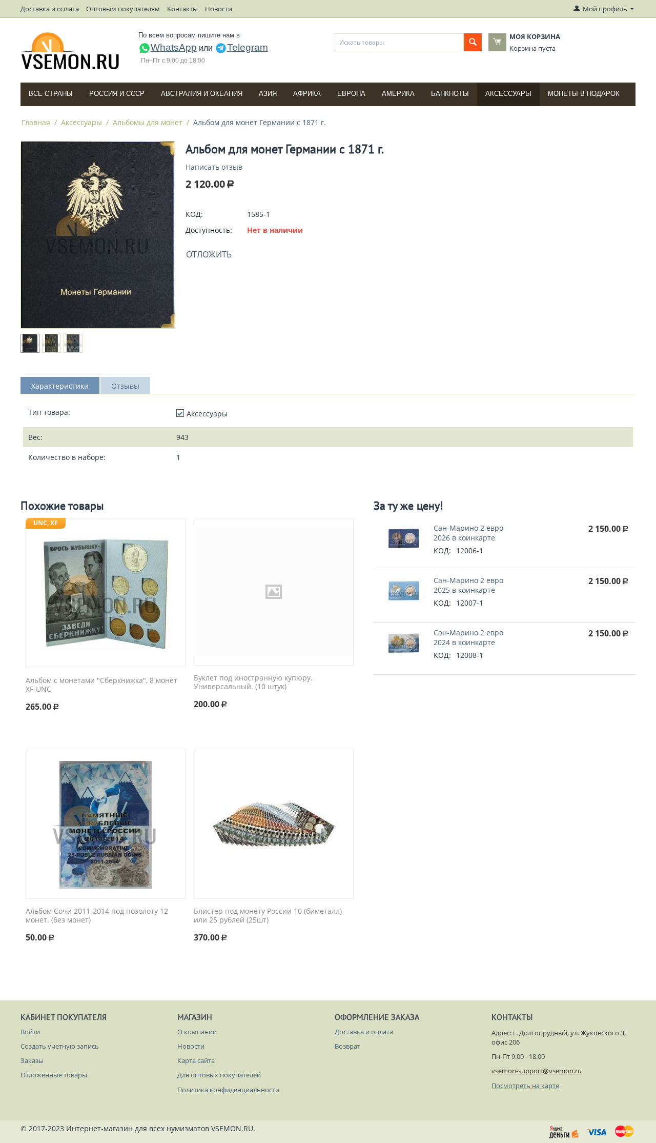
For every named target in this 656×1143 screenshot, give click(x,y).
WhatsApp (174, 47)
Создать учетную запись (59, 1046)
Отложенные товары (53, 1074)
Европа (351, 93)
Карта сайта (196, 1060)
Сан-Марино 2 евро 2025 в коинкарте (468, 585)
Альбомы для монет (147, 122)
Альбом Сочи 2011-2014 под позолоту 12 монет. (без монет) (97, 916)
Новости (218, 8)
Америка (398, 93)
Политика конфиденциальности (228, 1089)
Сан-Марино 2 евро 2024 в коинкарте (468, 637)
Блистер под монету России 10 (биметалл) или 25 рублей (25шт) (268, 916)
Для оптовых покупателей (219, 1074)
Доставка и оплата (49, 8)
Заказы (32, 1060)
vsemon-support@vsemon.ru (536, 1070)
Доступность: (209, 230)
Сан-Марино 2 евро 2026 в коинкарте (468, 533)
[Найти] (473, 42)
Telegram (247, 47)
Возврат (347, 1046)
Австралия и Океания (201, 93)
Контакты (182, 8)
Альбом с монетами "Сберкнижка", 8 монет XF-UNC (101, 685)
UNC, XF (45, 522)
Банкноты (450, 93)
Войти (30, 1031)
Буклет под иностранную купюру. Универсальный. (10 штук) (253, 682)
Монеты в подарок (584, 93)
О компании (197, 1031)
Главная (36, 122)
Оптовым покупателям (123, 8)
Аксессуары (508, 93)
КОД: (194, 214)
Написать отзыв (214, 167)
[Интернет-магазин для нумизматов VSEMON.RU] (70, 50)
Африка (307, 93)
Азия (268, 93)
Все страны (51, 93)
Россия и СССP (117, 93)
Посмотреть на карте (525, 1085)
